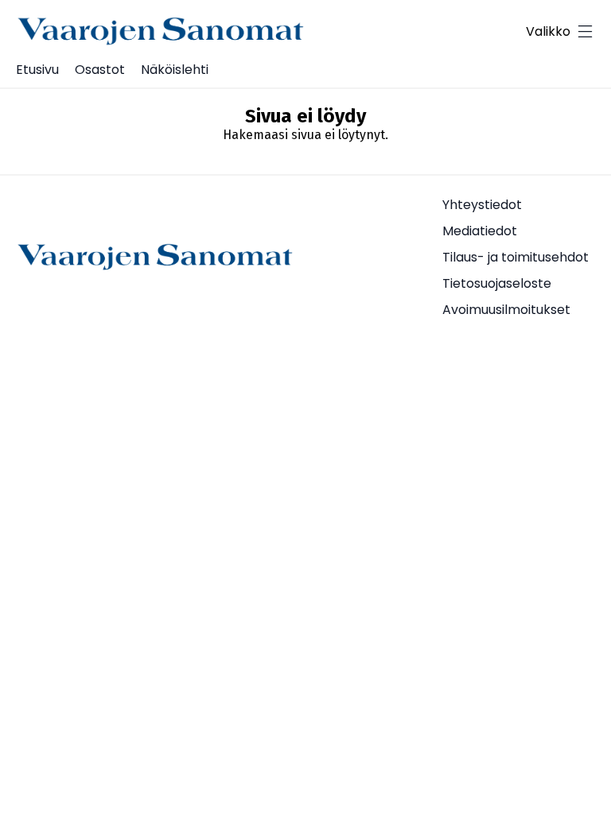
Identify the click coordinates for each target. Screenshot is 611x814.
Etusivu (37, 69)
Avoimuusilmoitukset (506, 309)
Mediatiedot (479, 231)
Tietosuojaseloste (496, 283)
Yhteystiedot (482, 205)
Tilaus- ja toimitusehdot (515, 257)
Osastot (100, 69)
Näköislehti (174, 69)
